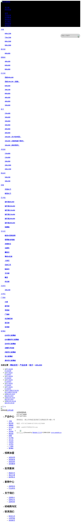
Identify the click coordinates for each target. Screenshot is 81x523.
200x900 (7, 161)
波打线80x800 (9, 202)
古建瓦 (7, 248)
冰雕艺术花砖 (9, 348)
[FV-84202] (9, 383)
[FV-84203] (9, 380)
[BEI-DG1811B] (10, 401)
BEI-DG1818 (9, 399)
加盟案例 (12, 464)
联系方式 (12, 516)
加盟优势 (12, 457)
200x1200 (8, 169)
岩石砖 (7, 323)
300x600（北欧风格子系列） (14, 141)
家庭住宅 (12, 473)
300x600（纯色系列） (12, 145)
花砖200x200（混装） (12, 81)
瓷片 (2, 109)
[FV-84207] (9, 372)
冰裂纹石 (8, 244)
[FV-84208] (9, 369)
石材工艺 (8, 265)
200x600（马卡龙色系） (13, 137)
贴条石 (7, 269)
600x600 (7, 65)
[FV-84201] (9, 387)
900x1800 (8, 45)
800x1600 (8, 41)
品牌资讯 (12, 486)
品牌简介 (12, 497)
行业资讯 (12, 488)
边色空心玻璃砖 (10, 344)
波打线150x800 (10, 214)
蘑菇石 (7, 252)
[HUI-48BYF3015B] (12, 390)
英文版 (7, 7)
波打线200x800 (10, 218)
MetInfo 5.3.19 (37, 432)
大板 (2, 29)
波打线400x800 (10, 223)
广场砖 (3, 297)
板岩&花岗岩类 (10, 235)
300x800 (7, 121)
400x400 (7, 61)
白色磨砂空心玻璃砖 (12, 339)
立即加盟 (10, 410)
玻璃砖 (3, 331)
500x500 (7, 177)
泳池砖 (7, 327)
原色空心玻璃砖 (10, 360)
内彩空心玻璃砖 (10, 352)
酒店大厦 (12, 475)
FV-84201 (8, 389)
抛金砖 (3, 173)
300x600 (7, 105)
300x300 (7, 89)
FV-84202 (8, 385)
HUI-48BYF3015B (11, 392)
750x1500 (8, 37)
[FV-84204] (9, 376)
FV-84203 (8, 381)
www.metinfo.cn (56, 432)
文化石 (3, 231)
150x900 (7, 157)
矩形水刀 (8, 193)
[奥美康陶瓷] (5, 2)
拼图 (2, 185)
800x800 (7, 53)
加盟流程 (12, 461)
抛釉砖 (3, 57)
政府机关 (12, 477)
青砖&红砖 (8, 256)
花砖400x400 (9, 77)
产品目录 (23, 365)
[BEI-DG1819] (10, 394)
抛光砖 (3, 49)
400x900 (7, 133)
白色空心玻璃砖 (10, 335)
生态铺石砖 (9, 318)
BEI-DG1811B (9, 403)
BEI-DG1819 (9, 396)
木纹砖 (3, 149)
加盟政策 (12, 459)
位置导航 (12, 518)
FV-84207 (8, 374)
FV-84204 (8, 378)
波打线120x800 (10, 210)
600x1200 (8, 33)
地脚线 (7, 227)
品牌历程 (12, 502)
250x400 (7, 113)
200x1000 (8, 165)
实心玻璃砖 (9, 356)
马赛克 (3, 286)
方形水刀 (8, 189)
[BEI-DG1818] (10, 397)
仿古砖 (3, 73)
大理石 (3, 294)
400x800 (7, 101)
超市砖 (7, 306)
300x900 (7, 125)
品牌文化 (12, 499)
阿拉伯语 (8, 9)
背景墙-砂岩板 (10, 239)
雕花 (6, 277)
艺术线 (3, 197)
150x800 (7, 153)
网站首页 (14, 365)
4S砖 (6, 302)
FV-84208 (8, 371)
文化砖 (7, 273)
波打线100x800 (10, 206)
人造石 (7, 260)
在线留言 (12, 520)
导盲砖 (7, 310)
